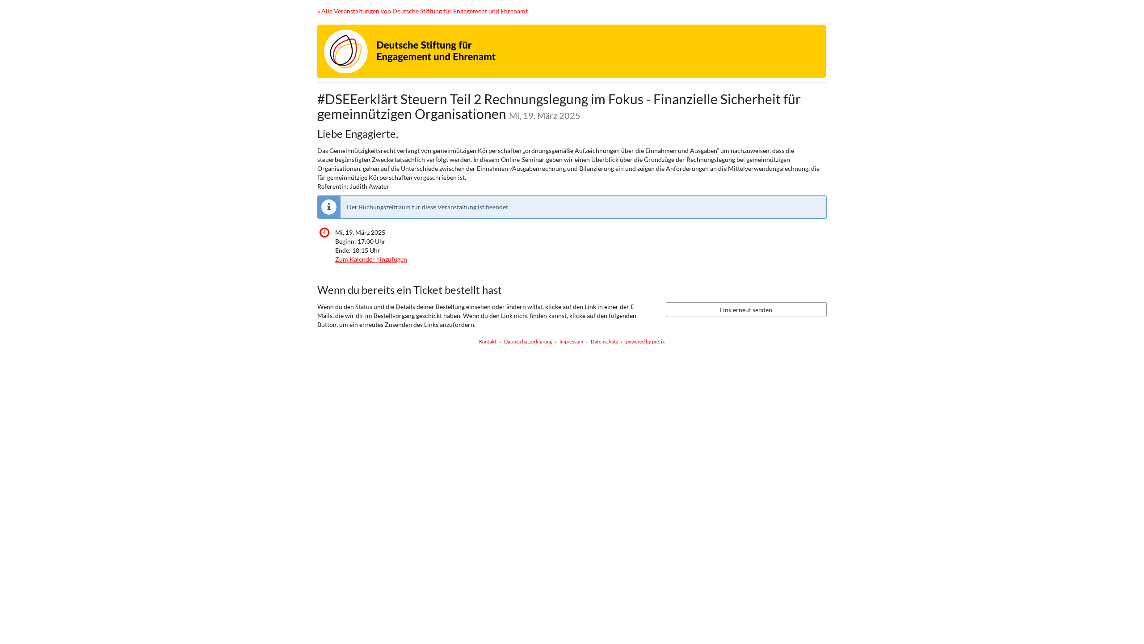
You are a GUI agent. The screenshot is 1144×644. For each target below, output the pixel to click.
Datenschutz (604, 341)
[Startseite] (571, 51)
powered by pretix (645, 341)
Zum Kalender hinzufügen (371, 259)
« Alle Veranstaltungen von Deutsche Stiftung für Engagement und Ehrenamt (422, 11)
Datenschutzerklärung (528, 341)
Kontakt (487, 341)
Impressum (571, 341)
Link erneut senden (746, 310)
